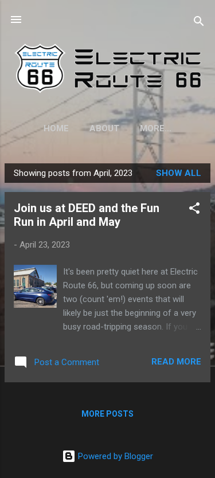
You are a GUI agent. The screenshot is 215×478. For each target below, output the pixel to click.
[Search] (199, 23)
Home (56, 128)
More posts (107, 413)
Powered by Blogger (114, 456)
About (104, 128)
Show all (178, 173)
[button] (194, 210)
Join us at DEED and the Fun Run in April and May (86, 215)
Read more (176, 361)
